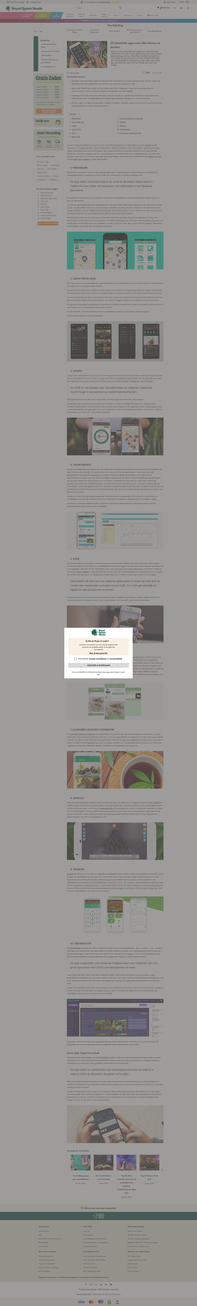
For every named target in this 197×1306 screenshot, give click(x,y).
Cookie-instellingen (98, 658)
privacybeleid (116, 658)
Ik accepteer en (100, 658)
